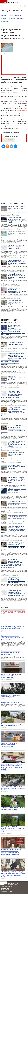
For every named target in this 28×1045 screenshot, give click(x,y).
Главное (4, 15)
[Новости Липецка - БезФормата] (9, 2)
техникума (18, 93)
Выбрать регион (5, 889)
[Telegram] (11, 146)
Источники (18, 15)
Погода (4, 18)
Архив (11, 15)
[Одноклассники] (7, 146)
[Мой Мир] (15, 146)
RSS (11, 891)
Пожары (23, 18)
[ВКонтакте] (3, 146)
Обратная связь (5, 888)
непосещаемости (20, 110)
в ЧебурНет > (6, 21)
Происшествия (13, 18)
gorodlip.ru (6, 53)
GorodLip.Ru (14, 136)
